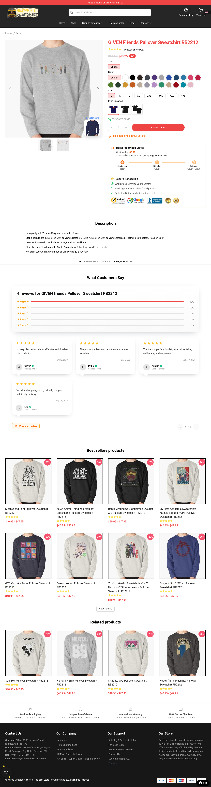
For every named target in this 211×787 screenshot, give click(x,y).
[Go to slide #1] (45, 145)
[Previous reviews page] (180, 427)
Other (19, 33)
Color (111, 72)
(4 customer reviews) (133, 49)
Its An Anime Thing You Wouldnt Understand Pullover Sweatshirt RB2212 (75, 512)
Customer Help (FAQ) (119, 758)
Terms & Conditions (67, 745)
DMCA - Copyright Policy (69, 754)
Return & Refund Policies (121, 749)
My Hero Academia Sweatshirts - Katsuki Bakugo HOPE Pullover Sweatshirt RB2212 (178, 512)
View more (105, 609)
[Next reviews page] (196, 427)
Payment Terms (116, 745)
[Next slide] (97, 88)
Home (8, 33)
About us (62, 740)
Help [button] (205, 783)
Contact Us (114, 754)
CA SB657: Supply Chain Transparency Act (78, 758)
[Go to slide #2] (63, 145)
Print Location (115, 101)
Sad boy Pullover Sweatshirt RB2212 (26, 680)
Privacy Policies (65, 749)
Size (110, 90)
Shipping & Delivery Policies (122, 740)
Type (110, 61)
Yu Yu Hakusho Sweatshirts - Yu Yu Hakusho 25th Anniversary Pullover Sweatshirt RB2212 (128, 587)
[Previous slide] (10, 88)
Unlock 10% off (7, 772)
